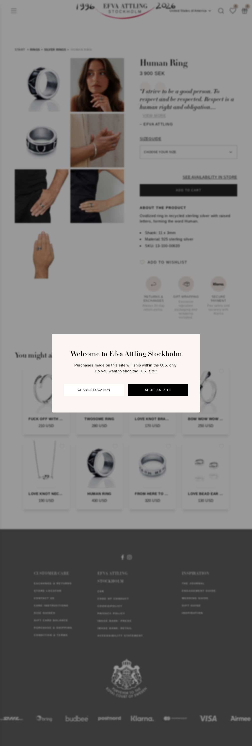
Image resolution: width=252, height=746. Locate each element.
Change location (94, 390)
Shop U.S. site (158, 390)
